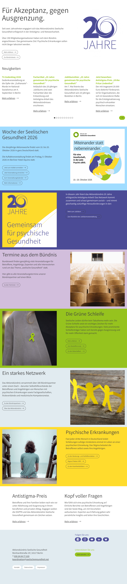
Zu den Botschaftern (75, 351)
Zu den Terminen (10, 285)
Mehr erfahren (8, 52)
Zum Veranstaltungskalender (13, 178)
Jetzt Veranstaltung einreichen (14, 173)
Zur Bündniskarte (9, 57)
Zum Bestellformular (74, 346)
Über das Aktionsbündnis (12, 408)
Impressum (41, 567)
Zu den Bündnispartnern (12, 403)
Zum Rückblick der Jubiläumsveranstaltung (82, 217)
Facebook (78, 539)
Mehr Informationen (11, 183)
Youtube (92, 539)
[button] (5, 118)
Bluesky (106, 539)
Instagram (85, 539)
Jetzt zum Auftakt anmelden (13, 168)
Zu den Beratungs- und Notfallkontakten (81, 456)
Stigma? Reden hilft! (74, 461)
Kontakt (17, 567)
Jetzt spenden (115, 575)
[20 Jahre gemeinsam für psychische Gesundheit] (100, 33)
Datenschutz (28, 567)
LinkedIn (99, 539)
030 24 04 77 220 (21, 556)
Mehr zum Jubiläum (74, 211)
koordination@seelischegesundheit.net (30, 559)
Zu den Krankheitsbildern (76, 466)
